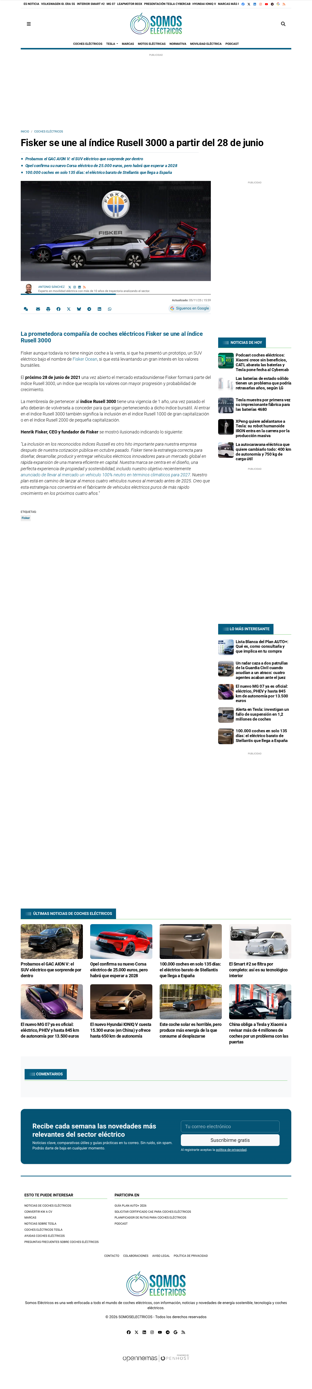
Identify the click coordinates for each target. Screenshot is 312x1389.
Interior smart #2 (91, 4)
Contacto (111, 1256)
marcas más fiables (233, 4)
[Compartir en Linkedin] (99, 309)
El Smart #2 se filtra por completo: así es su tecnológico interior (258, 969)
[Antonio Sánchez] (28, 287)
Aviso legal (161, 1256)
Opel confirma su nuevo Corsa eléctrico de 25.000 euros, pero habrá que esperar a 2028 (101, 165)
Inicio (25, 131)
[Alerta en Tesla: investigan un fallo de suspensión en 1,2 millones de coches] (226, 715)
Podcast (121, 1223)
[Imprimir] (48, 309)
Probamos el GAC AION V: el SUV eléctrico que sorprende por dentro (84, 158)
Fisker (26, 518)
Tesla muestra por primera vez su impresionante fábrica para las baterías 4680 (263, 404)
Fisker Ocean (85, 359)
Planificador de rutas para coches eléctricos (150, 1217)
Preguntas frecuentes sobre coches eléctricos (61, 1242)
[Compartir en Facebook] (58, 309)
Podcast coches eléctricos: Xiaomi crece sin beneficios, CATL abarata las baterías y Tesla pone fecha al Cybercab (262, 362)
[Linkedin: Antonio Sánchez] (79, 287)
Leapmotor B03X (129, 4)
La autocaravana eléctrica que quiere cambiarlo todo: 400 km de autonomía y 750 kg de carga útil (263, 451)
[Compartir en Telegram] (89, 309)
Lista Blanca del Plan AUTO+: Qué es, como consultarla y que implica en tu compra (262, 646)
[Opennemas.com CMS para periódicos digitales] (156, 1363)
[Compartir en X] (69, 309)
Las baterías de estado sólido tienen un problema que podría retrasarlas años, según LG (263, 383)
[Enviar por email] (38, 309)
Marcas (30, 1217)
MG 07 (111, 4)
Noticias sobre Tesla (40, 1223)
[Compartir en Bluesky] (79, 309)
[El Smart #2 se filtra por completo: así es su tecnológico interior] (260, 941)
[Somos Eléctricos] (156, 24)
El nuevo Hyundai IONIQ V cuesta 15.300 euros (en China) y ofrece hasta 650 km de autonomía (120, 1030)
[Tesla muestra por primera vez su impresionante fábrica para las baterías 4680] (226, 405)
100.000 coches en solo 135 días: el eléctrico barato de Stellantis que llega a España (98, 172)
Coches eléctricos (48, 131)
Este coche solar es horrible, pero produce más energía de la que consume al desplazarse (191, 1030)
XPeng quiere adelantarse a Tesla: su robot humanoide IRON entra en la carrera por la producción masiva (262, 428)
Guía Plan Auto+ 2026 (130, 1205)
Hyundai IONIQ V (204, 4)
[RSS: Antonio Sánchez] (84, 287)
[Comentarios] (27, 309)
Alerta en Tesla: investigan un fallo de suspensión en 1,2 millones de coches (262, 714)
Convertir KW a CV (38, 1211)
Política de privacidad (191, 1256)
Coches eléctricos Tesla (43, 1229)
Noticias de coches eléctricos (47, 1205)
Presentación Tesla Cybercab (167, 4)
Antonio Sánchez (51, 287)
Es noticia (31, 4)
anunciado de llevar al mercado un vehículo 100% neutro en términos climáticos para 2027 (105, 474)
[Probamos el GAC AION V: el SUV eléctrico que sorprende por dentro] (52, 941)
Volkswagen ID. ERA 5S (58, 4)
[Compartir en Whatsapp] (110, 309)
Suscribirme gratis (230, 1140)
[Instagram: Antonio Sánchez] (74, 287)
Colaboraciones (135, 1256)
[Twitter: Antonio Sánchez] (69, 287)
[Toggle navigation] (28, 24)
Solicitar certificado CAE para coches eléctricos (153, 1211)
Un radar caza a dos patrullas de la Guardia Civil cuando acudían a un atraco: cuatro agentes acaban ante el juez (262, 670)
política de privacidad (231, 1150)
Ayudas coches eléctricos (44, 1236)
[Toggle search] (283, 24)
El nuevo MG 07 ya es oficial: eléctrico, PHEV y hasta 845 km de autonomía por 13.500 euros (262, 693)
